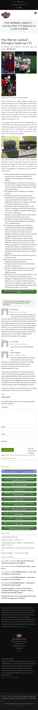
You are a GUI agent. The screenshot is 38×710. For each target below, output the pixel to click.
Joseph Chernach (6, 101)
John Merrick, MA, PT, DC (9, 596)
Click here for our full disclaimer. (9, 677)
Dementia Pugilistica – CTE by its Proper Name (14, 553)
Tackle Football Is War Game (9, 537)
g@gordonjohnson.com (20, 4)
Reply (3, 340)
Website (4, 441)
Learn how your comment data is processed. (20, 455)
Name (3, 427)
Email (3, 434)
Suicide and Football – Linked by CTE (12, 540)
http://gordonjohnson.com (22, 626)
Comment (5, 407)
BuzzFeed (20, 97)
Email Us (19, 650)
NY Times (13, 97)
